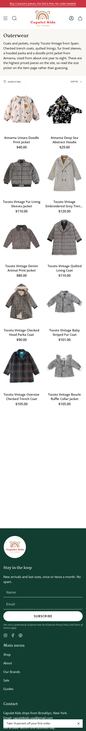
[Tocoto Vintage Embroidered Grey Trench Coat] (64, 173)
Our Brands (11, 672)
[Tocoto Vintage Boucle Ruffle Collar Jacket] (64, 366)
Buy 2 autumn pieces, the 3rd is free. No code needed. (43, 3)
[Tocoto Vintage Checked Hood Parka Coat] (21, 301)
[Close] (78, 723)
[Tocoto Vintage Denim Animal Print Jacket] (21, 237)
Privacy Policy (62, 624)
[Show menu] (5, 18)
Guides (8, 689)
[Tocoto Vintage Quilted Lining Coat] (64, 237)
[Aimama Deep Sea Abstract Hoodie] (64, 109)
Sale (6, 680)
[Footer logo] (14, 547)
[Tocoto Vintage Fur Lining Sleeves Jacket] (21, 173)
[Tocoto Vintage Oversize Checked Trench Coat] (21, 366)
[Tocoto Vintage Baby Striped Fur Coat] (64, 301)
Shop (7, 654)
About (7, 663)
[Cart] (80, 18)
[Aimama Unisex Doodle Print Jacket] (21, 109)
